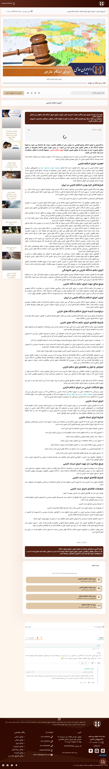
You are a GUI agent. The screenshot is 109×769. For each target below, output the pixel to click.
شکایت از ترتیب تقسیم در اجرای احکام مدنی (11, 275)
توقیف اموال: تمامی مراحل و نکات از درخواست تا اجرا (11, 166)
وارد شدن (28, 627)
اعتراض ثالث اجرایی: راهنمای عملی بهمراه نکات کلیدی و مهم (11, 195)
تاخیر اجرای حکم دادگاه (11, 249)
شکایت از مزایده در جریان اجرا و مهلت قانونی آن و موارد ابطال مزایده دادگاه (11, 135)
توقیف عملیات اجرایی (85, 394)
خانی (84, 672)
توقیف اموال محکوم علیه (50, 168)
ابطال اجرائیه (70, 394)
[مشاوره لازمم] (103, 762)
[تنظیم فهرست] (69, 3)
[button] (39, 93)
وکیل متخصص (89, 668)
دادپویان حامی (101, 11)
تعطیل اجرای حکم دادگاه (11, 223)
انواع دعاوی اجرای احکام (87, 11)
